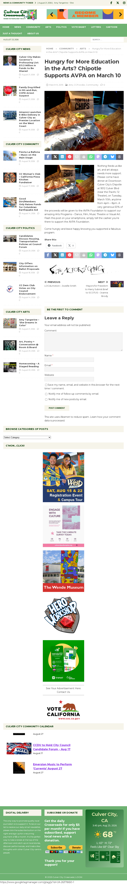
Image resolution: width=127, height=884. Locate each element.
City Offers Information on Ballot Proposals (29, 266)
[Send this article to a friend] (76, 157)
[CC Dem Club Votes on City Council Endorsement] (10, 289)
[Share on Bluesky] (112, 157)
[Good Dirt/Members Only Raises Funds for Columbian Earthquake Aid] (10, 202)
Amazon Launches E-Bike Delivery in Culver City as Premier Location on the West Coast (30, 119)
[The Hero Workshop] (63, 634)
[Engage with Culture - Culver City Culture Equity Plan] (63, 545)
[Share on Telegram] (105, 157)
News (17, 27)
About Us (33, 33)
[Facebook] (111, 3)
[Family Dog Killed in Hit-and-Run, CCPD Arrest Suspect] (10, 91)
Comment (50, 330)
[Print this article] (83, 157)
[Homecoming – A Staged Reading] (10, 367)
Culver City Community (22, 144)
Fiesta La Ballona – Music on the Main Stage (29, 155)
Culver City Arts (18, 311)
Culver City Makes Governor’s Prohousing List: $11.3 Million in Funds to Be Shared (30, 64)
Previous (50, 14)
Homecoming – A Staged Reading (29, 365)
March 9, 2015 (56, 84)
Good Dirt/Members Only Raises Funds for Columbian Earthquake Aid (30, 204)
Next (119, 14)
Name (48, 355)
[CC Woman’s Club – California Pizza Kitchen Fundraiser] (10, 178)
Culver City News (18, 49)
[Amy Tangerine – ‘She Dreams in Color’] (10, 323)
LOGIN (79, 877)
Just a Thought (12, 33)
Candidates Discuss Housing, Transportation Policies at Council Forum (30, 242)
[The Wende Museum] (63, 589)
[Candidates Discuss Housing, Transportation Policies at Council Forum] (10, 240)
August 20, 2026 (28, 251)
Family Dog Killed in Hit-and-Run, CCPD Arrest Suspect (29, 91)
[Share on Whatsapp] (91, 157)
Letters (96, 27)
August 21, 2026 (28, 74)
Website (49, 375)
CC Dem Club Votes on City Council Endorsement (27, 289)
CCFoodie (79, 84)
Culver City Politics (20, 228)
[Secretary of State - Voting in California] (63, 718)
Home (5, 27)
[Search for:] (107, 39)
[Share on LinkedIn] (62, 157)
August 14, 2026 (28, 213)
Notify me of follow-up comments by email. (73, 393)
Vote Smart (79, 27)
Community (33, 27)
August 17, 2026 (28, 186)
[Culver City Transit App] (63, 679)
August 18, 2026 (28, 272)
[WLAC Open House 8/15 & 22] (63, 500)
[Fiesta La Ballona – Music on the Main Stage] (10, 156)
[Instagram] (124, 3)
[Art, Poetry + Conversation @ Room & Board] (10, 345)
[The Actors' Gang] (84, 273)
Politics (61, 27)
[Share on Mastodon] (98, 157)
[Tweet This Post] (55, 157)
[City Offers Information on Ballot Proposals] (10, 267)
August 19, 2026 (28, 129)
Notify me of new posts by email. (67, 399)
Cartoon (111, 27)
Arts (48, 27)
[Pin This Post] (69, 157)
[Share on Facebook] (48, 157)
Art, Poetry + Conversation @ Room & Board (28, 344)
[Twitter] (118, 3)
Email (48, 365)
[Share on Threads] (119, 157)
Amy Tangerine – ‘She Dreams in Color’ (29, 322)
